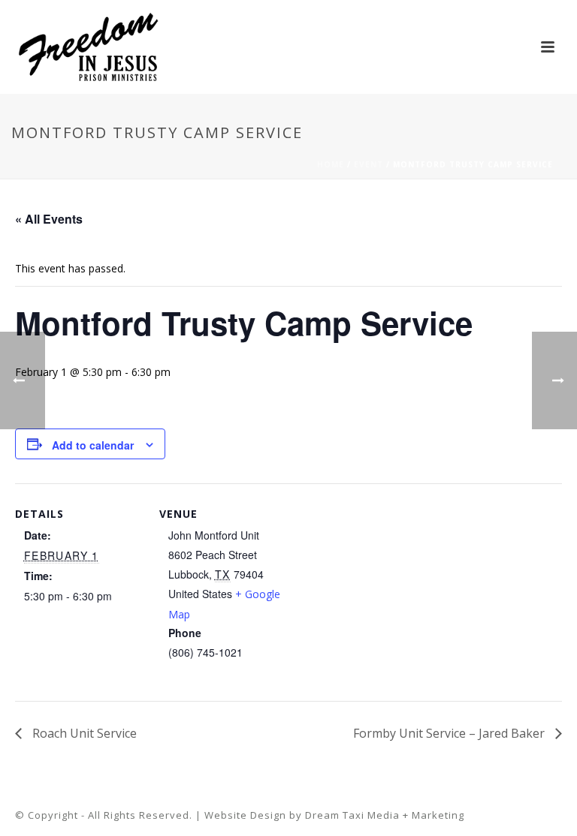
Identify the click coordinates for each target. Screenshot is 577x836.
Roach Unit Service (83, 733)
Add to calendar (93, 445)
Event (368, 164)
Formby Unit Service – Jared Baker (450, 733)
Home (330, 164)
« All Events (49, 218)
